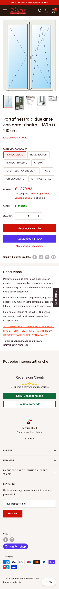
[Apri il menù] (5, 10)
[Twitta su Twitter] (47, 257)
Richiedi (13, 513)
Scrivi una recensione (29, 395)
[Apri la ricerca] (40, 10)
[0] (53, 11)
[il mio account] (46, 10)
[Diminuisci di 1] (18, 216)
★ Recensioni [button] (56, 297)
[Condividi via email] (53, 257)
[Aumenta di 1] (38, 216)
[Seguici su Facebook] (5, 539)
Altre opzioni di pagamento (29, 246)
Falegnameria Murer (15, 137)
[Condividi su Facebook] (34, 257)
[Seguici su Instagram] (12, 539)
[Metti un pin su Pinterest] (41, 257)
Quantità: (8, 216)
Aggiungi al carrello (29, 228)
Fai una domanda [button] (29, 404)
